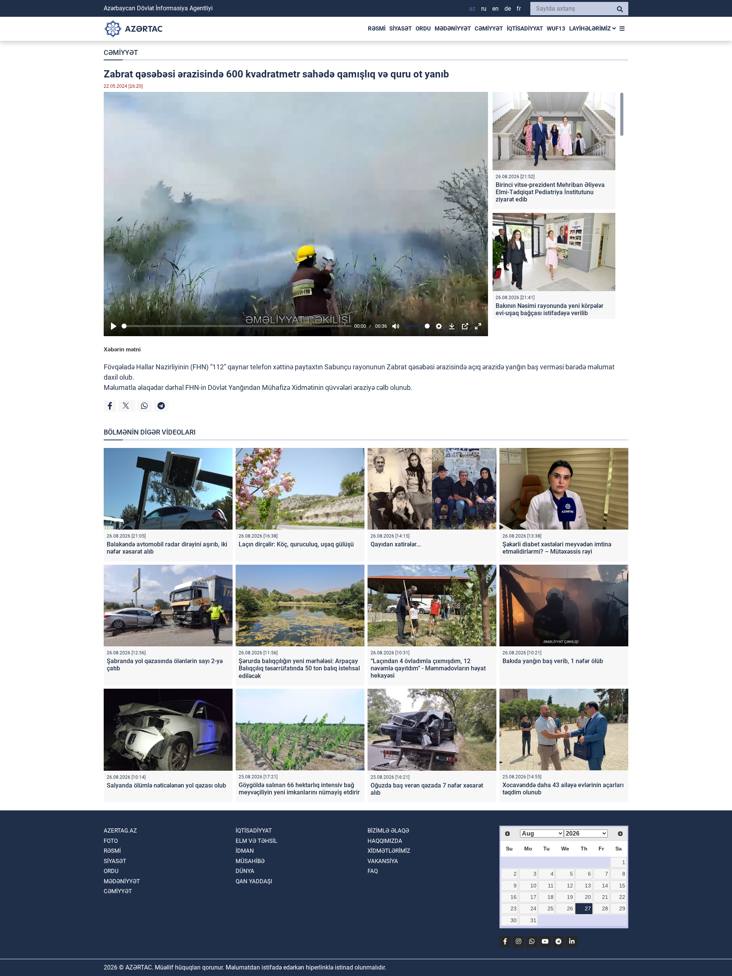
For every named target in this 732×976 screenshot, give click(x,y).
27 (588, 908)
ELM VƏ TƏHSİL (256, 840)
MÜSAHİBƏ (250, 861)
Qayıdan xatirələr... (396, 544)
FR (519, 8)
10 (533, 886)
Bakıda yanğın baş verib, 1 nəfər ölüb (552, 661)
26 (570, 908)
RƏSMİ (376, 28)
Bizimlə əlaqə (388, 830)
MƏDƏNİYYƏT (453, 28)
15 (622, 886)
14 (605, 886)
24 (533, 908)
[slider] (237, 326)
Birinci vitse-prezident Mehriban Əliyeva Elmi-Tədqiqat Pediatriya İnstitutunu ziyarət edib (550, 192)
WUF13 (556, 28)
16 (513, 897)
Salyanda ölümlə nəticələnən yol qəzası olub (166, 785)
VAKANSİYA (383, 861)
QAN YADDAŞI (254, 881)
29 (622, 908)
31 (533, 920)
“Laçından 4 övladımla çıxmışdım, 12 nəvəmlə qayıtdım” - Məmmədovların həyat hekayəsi (428, 668)
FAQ (373, 871)
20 (588, 897)
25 (550, 908)
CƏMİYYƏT (489, 28)
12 (570, 886)
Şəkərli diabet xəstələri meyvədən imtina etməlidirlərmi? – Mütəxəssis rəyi (557, 548)
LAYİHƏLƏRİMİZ (590, 28)
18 (550, 897)
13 (588, 886)
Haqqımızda (385, 840)
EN (495, 8)
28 (605, 908)
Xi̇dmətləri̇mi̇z (389, 850)
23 (513, 908)
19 (570, 897)
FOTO (111, 840)
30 (513, 920)
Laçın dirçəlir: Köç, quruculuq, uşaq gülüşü (296, 544)
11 (551, 886)
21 (605, 897)
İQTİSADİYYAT (525, 28)
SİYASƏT (400, 28)
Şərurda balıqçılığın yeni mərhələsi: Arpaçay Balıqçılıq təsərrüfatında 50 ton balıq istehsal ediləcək (299, 668)
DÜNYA (245, 871)
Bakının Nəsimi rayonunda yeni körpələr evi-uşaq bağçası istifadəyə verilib (550, 309)
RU (483, 8)
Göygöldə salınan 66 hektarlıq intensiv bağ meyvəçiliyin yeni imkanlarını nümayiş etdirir (299, 788)
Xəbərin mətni (122, 349)
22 (622, 897)
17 (533, 897)
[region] (558, 205)
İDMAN (245, 850)
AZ (472, 8)
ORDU (423, 28)
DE (507, 8)
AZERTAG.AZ (120, 830)
